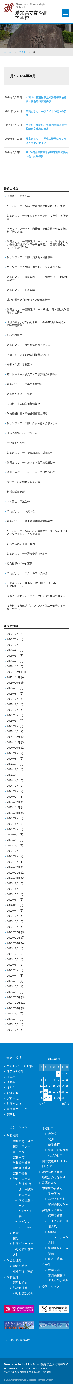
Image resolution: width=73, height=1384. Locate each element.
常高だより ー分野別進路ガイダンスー (30, 344)
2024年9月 (13, 753)
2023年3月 (13, 850)
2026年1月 (13, 666)
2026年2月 (13, 661)
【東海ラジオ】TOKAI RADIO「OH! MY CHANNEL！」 (33, 585)
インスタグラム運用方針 (17, 1339)
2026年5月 (13, 644)
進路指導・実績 (23, 1271)
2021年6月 (13, 964)
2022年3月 (13, 915)
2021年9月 (13, 948)
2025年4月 (13, 715)
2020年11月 (13, 1002)
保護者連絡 (55, 1215)
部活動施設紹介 (23, 1293)
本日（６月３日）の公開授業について (28, 354)
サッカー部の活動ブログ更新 (23, 481)
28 (49, 1097)
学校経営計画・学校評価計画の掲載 (27, 413)
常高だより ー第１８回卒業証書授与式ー (31, 521)
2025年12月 (13, 671)
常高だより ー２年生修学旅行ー (26, 384)
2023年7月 (13, 829)
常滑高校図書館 (52, 1172)
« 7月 (42, 1103)
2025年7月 (13, 698)
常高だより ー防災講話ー (22, 289)
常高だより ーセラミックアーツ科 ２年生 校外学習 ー (37, 217)
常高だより (14, 1103)
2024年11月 (13, 742)
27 (45, 1097)
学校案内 (54, 1193)
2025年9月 (13, 688)
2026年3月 (13, 655)
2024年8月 (13, 758)
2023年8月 (13, 823)
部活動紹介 (20, 1282)
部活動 (11, 1114)
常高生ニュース (17, 1109)
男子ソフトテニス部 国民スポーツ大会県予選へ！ (36, 267)
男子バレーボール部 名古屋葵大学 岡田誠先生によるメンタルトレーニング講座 (37, 532)
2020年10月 (13, 1008)
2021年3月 (13, 981)
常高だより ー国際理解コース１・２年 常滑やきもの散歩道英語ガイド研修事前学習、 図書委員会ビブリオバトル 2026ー (37, 244)
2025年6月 (13, 704)
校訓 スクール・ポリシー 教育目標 (23, 1152)
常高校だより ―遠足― (21, 393)
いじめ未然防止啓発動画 (21, 543)
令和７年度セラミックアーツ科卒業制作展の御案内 (36, 595)
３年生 (11, 1087)
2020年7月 (13, 1024)
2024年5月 (13, 775)
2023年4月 (13, 845)
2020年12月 (13, 997)
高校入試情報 (57, 1199)
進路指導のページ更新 (19, 563)
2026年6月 (13, 639)
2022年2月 (13, 921)
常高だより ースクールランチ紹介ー (28, 573)
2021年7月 (13, 959)
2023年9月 (13, 818)
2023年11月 (13, 807)
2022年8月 (13, 888)
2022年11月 (13, 872)
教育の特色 (20, 1173)
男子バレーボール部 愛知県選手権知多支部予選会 (36, 205)
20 (45, 1091)
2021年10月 (13, 943)
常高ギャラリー (23, 1243)
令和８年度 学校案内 (19, 364)
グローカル (14, 1098)
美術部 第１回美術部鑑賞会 (23, 403)
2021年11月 (13, 937)
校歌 (16, 1238)
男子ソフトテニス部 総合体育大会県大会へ (32, 423)
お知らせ (12, 1093)
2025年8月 (13, 693)
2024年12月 (13, 737)
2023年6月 (13, 834)
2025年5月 (13, 709)
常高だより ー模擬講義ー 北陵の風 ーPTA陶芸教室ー (37, 278)
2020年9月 (13, 1013)
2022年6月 (13, 899)
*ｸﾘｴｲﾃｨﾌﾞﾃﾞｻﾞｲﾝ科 (20, 1066)
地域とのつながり (53, 1177)
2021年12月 (13, 932)
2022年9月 (13, 883)
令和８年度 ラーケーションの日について (31, 472)
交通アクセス (51, 1286)
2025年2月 (13, 726)
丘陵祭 (52, 1133)
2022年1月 (13, 926)
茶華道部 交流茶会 (18, 196)
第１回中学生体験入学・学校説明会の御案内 (32, 374)
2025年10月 (13, 682)
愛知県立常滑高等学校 (31, 15)
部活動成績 (20, 1288)
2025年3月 (13, 720)
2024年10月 (13, 747)
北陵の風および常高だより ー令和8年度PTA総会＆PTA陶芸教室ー (36, 324)
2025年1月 (13, 731)
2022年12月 (13, 867)
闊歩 (51, 1139)
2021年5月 (13, 970)
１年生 (11, 1077)
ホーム (7, 52)
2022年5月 (13, 905)
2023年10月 (13, 813)
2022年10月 (13, 878)
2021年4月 (13, 975)
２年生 (11, 1082)
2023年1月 (13, 861)
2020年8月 (13, 1019)
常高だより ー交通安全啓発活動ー (27, 553)
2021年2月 (13, 986)
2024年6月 (13, 769)
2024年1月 (13, 796)
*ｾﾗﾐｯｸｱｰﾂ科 (15, 1071)
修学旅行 (54, 1144)
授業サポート (57, 1270)
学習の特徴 (20, 1266)
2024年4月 (13, 780)
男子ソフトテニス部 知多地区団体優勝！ (31, 257)
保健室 (52, 1231)
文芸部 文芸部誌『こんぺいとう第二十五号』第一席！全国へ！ (36, 607)
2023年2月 (13, 856)
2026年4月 (13, 650)
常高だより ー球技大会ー (22, 511)
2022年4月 (13, 910)
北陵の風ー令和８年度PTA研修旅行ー (28, 299)
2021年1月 (13, 992)
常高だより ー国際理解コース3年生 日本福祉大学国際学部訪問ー (38, 311)
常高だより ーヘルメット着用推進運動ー (31, 462)
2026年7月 (13, 633)
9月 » (65, 1103)
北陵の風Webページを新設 (22, 433)
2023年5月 (13, 840)
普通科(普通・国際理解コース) (26, 1189)
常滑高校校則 (57, 1275)
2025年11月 (13, 677)
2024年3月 (13, 785)
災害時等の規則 (58, 1280)
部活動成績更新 (16, 335)
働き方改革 (55, 1258)
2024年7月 (13, 764)
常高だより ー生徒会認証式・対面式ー (30, 452)
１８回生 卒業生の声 (19, 501)
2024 (22, 52)
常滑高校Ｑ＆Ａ (58, 1204)
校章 (16, 1233)
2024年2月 (13, 791)
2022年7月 (13, 894)
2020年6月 (13, 1029)
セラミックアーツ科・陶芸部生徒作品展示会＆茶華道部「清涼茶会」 (37, 230)
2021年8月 (13, 954)
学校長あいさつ (16, 442)
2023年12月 (13, 802)
